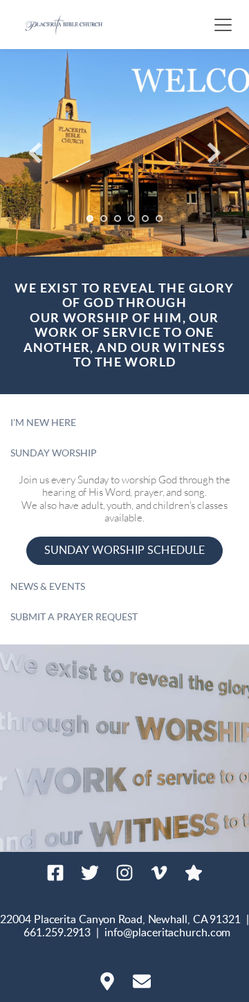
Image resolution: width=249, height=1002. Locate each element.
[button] (223, 24)
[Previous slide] (35, 153)
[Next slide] (213, 153)
